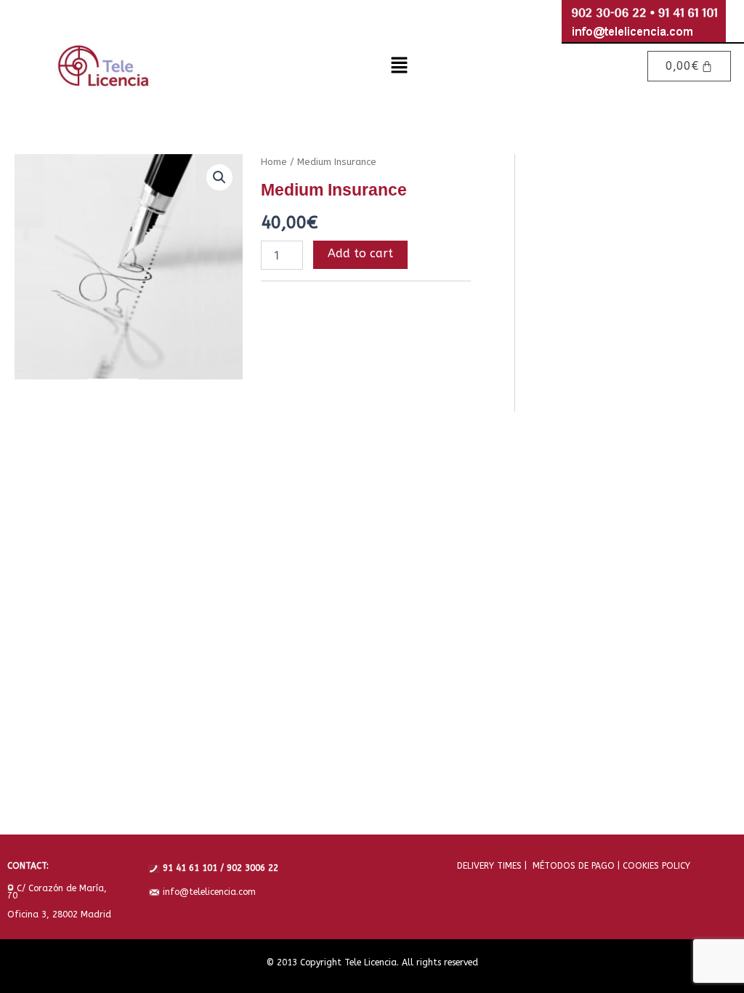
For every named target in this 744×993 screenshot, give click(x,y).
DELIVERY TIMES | (492, 866)
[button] (398, 66)
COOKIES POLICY (655, 866)
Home (274, 161)
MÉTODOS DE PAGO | (573, 866)
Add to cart (360, 253)
